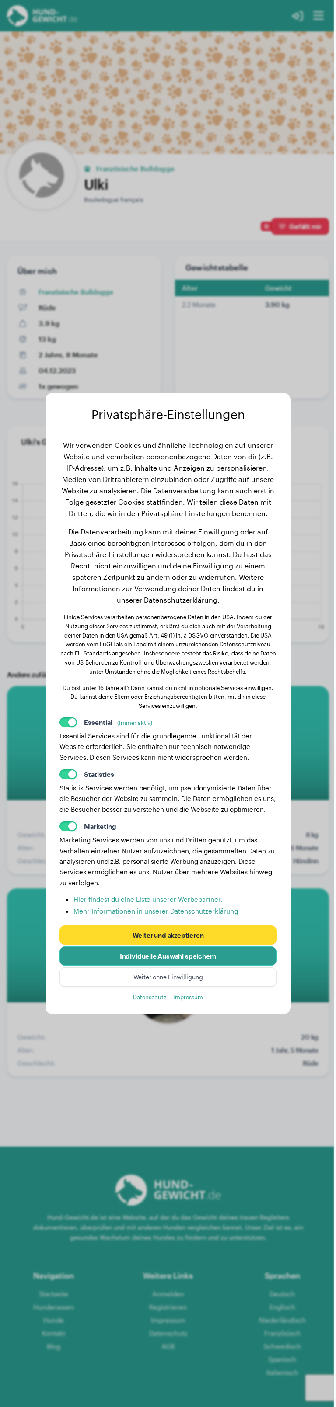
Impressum (188, 997)
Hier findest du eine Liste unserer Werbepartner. (148, 899)
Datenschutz (149, 997)
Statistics (99, 774)
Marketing (100, 826)
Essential (118, 722)
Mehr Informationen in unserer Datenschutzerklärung (156, 911)
